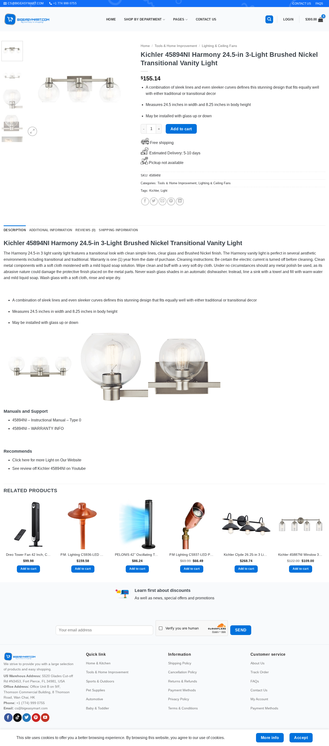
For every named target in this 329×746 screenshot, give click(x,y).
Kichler (154, 190)
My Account (259, 699)
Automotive (94, 699)
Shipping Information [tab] (118, 230)
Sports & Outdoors (100, 681)
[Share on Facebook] (145, 201)
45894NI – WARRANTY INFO (38, 428)
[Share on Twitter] (154, 201)
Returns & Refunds (182, 681)
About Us (257, 663)
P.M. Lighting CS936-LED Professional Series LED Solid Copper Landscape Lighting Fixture (82, 554)
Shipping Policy (179, 663)
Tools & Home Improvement (176, 46)
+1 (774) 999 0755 (30, 703)
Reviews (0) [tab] (85, 230)
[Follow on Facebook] (8, 717)
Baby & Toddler (97, 708)
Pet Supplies (95, 690)
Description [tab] (15, 230)
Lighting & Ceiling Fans (219, 46)
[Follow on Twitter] (26, 717)
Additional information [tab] (50, 230)
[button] (269, 19)
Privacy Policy (178, 699)
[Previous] (34, 89)
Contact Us (206, 19)
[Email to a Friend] (162, 201)
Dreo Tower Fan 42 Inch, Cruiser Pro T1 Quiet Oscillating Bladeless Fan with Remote (28, 554)
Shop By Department (143, 19)
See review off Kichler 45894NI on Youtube (49, 468)
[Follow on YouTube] (45, 717)
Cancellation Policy (182, 672)
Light (164, 190)
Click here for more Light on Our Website (46, 460)
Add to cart (181, 129)
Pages (178, 19)
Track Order (259, 672)
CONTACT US (301, 3)
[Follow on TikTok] (17, 717)
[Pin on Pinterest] (171, 201)
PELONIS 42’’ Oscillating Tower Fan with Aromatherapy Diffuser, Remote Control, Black (137, 554)
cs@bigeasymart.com (31, 708)
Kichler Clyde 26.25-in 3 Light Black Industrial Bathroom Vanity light (246, 554)
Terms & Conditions (183, 708)
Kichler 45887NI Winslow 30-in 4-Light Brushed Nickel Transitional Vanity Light (300, 554)
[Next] (125, 89)
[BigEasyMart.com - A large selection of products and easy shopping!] (27, 19)
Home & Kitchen (98, 663)
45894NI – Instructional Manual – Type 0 (46, 420)
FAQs (319, 3)
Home (111, 19)
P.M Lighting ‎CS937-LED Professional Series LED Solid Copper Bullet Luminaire (191, 554)
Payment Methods (182, 690)
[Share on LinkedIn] (180, 201)
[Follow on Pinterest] (36, 717)
